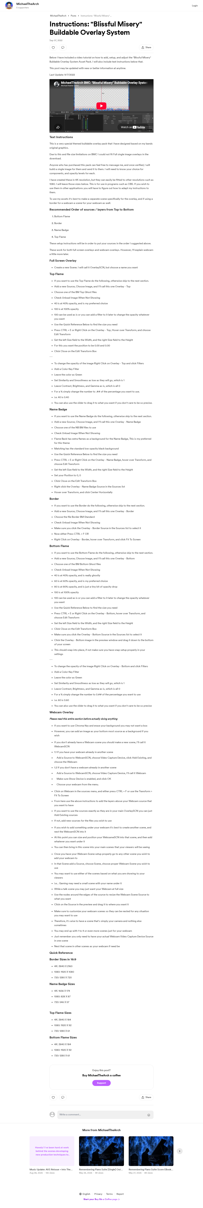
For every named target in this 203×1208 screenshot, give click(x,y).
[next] (180, 1151)
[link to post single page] (51, 1155)
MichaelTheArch (27, 4)
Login (195, 5)
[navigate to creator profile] (9, 5)
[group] (51, 1155)
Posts (73, 15)
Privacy (98, 1194)
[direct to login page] (105, 1115)
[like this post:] (53, 47)
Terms (109, 1194)
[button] (84, 1194)
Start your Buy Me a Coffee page (100, 1199)
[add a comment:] (63, 47)
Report (120, 1194)
